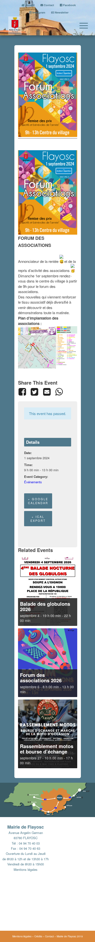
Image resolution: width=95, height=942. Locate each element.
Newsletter (61, 12)
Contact (48, 5)
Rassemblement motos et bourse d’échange (46, 748)
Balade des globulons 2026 (45, 606)
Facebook (69, 5)
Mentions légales (26, 869)
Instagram (38, 12)
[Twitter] (34, 391)
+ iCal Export (38, 519)
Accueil (29, 5)
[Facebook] (23, 391)
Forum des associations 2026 (41, 677)
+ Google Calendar (38, 501)
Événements (33, 482)
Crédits (38, 936)
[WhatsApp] (59, 391)
